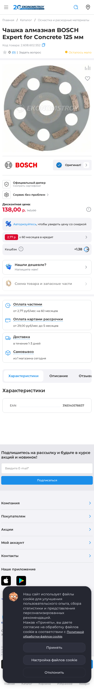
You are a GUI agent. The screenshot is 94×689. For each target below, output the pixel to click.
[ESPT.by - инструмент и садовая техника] (28, 7)
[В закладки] (87, 80)
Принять (54, 647)
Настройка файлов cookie (54, 660)
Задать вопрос (30, 52)
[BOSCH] (21, 165)
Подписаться (47, 480)
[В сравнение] (87, 68)
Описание (58, 376)
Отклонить (54, 672)
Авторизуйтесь (24, 224)
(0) (14, 52)
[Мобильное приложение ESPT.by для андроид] (6, 580)
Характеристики (23, 376)
